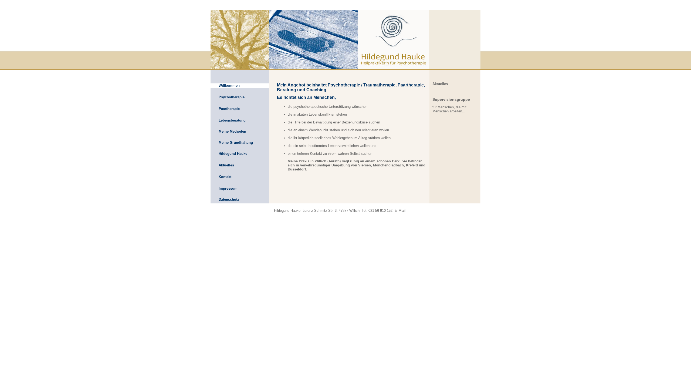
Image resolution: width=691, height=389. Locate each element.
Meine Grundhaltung (236, 142)
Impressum (228, 188)
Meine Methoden (232, 131)
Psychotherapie (232, 97)
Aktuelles (226, 165)
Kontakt (225, 177)
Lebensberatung (232, 120)
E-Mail (400, 210)
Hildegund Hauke (233, 154)
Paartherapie (229, 109)
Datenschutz (229, 199)
